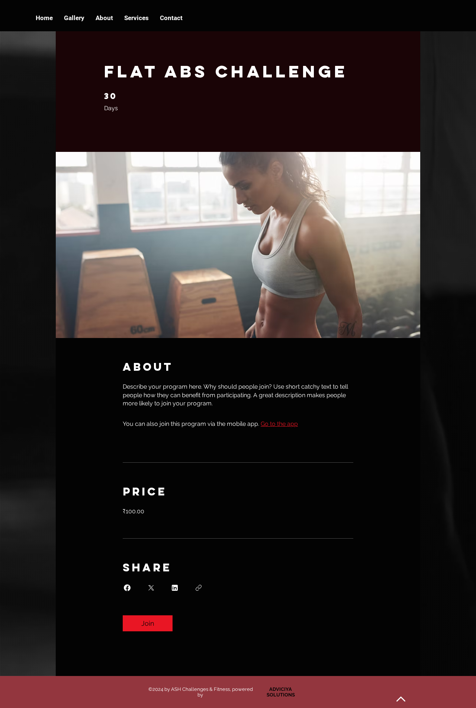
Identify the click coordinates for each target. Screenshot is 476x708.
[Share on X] (151, 587)
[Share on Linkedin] (174, 587)
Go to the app (279, 423)
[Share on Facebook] (127, 587)
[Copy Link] (198, 587)
